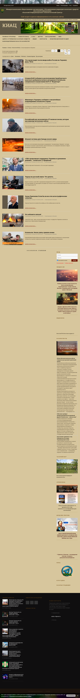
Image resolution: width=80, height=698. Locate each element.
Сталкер (33, 63)
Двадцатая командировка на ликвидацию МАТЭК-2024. (16, 644)
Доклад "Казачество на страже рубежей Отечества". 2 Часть (15, 613)
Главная (4, 47)
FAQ (70, 5)
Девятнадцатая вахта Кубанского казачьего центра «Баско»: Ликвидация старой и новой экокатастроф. (15, 653)
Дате (12, 56)
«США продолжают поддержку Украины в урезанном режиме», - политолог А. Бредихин (45, 159)
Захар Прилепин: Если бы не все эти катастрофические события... (46, 197)
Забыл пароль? (69, 263)
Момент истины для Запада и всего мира (41, 139)
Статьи (9, 47)
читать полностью (30, 72)
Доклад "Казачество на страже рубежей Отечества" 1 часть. (15, 622)
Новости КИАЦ (16, 47)
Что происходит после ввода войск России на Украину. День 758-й (46, 61)
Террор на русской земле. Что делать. (39, 177)
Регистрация (64, 5)
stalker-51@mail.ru (56, 616)
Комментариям (31, 56)
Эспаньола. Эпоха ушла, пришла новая (39, 232)
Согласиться (71, 695)
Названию (17, 56)
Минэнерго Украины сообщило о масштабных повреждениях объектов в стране (42, 100)
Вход (58, 5)
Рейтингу (23, 56)
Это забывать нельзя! (33, 214)
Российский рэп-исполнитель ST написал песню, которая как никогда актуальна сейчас (47, 120)
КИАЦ (9, 25)
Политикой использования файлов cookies (20, 696)
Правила (75, 5)
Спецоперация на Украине (50, 63)
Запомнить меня (62, 260)
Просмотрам (39, 56)
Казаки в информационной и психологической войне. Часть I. (16, 676)
